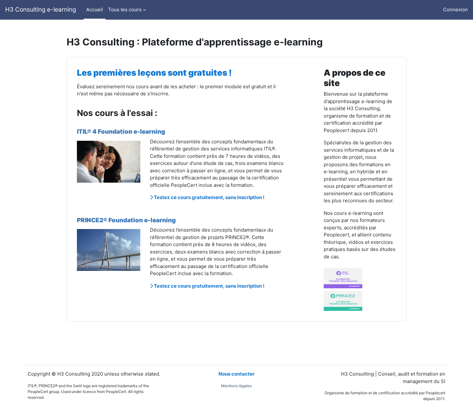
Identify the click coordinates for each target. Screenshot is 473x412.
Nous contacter (236, 374)
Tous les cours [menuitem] (125, 9)
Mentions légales (236, 385)
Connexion (455, 9)
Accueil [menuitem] (94, 9)
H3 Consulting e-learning (40, 9)
